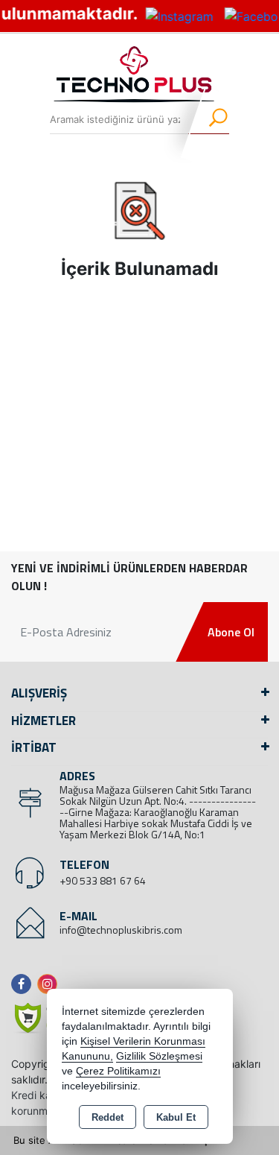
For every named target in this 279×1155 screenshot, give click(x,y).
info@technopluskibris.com (121, 929)
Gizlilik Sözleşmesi (159, 1056)
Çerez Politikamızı (118, 1071)
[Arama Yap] (208, 119)
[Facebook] (24, 984)
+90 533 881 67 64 (103, 880)
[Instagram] (50, 984)
